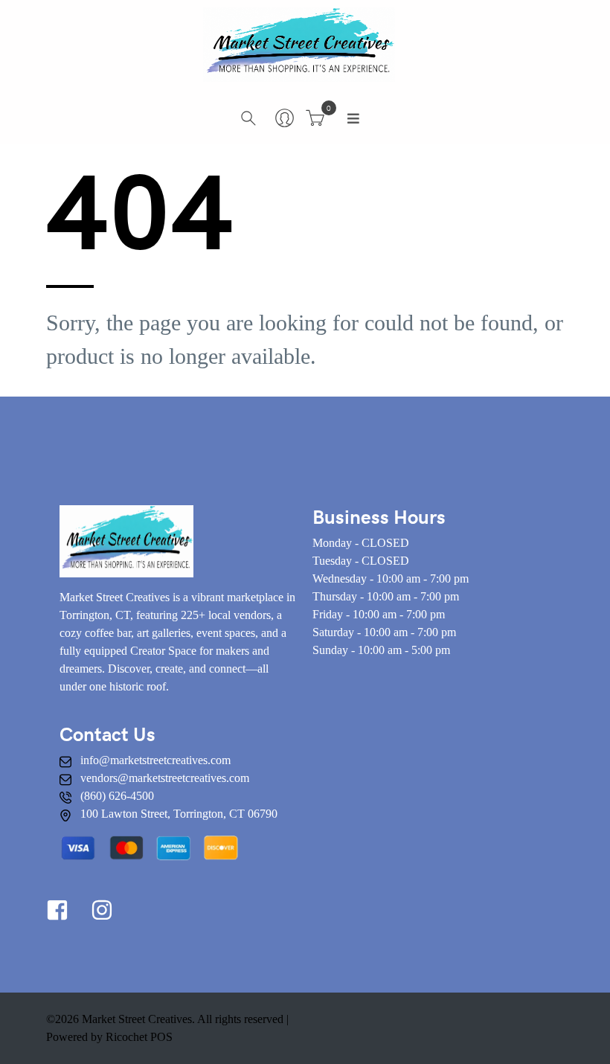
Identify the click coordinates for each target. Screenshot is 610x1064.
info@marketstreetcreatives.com (155, 760)
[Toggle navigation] (353, 118)
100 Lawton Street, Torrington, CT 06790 (178, 813)
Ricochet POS (139, 1037)
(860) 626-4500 (117, 795)
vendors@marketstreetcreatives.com (164, 778)
